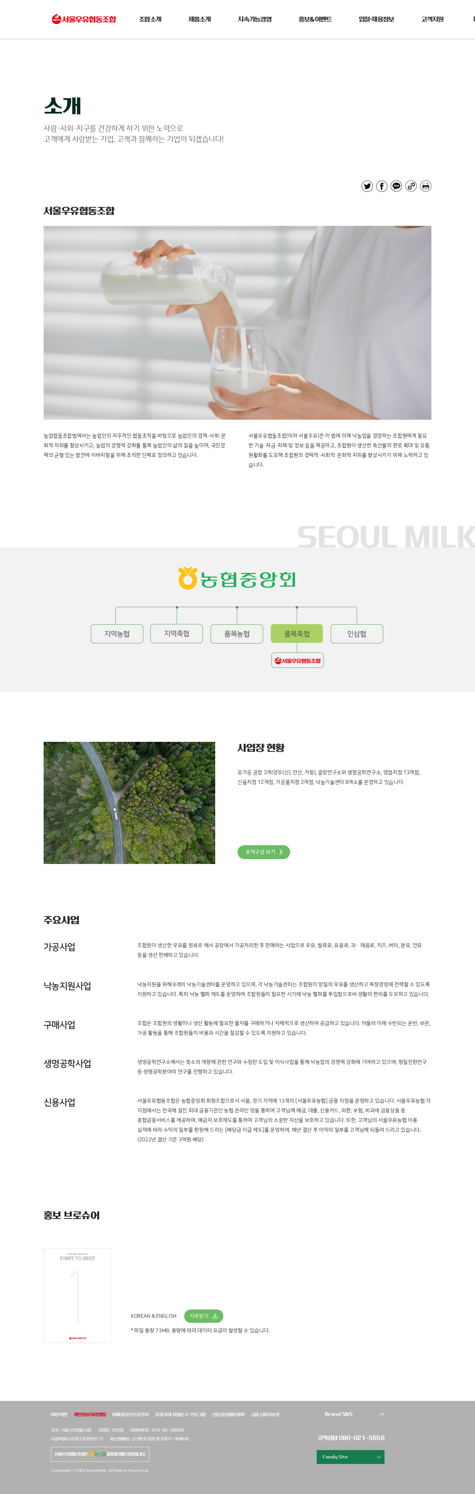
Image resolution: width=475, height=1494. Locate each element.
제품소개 (199, 19)
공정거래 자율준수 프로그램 (180, 1414)
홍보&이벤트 (315, 19)
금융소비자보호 (265, 1414)
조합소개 (150, 19)
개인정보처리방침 (90, 1414)
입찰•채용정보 (376, 19)
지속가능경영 (254, 19)
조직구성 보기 (260, 852)
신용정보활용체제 (228, 1414)
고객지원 (432, 19)
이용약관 (59, 1414)
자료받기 (199, 1316)
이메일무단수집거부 (130, 1414)
